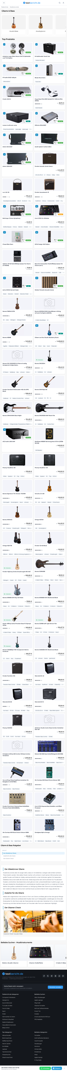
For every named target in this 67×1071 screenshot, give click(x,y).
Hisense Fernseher (39, 1005)
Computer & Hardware (8, 997)
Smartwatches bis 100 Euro (42, 1016)
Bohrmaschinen (7, 1038)
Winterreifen (38, 1049)
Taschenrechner (6, 1052)
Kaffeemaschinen (7, 1041)
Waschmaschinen (7, 1057)
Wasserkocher (6, 1054)
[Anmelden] (63, 3)
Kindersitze (37, 1052)
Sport (3, 1011)
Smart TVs (37, 1011)
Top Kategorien (7, 1032)
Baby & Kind (5, 1027)
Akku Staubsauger (39, 997)
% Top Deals (37, 1060)
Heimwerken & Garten (8, 1016)
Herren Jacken (6, 1043)
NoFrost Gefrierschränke (41, 1008)
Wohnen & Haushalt (8, 1019)
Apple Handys (38, 1057)
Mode (3, 1014)
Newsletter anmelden (55, 987)
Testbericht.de (4, 7)
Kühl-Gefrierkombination (41, 1038)
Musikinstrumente (14, 7)
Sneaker (36, 1014)
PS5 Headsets (38, 1019)
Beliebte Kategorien (40, 1032)
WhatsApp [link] (46, 1068)
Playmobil (37, 1003)
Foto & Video (6, 1008)
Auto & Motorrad (7, 1003)
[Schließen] (64, 1068)
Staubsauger (38, 1043)
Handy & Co (5, 1000)
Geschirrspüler (38, 1041)
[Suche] (59, 3)
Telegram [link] (58, 1068)
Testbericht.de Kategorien (10, 994)
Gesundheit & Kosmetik (9, 1025)
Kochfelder (5, 1046)
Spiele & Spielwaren (7, 1022)
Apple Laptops (38, 1000)
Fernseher (37, 1035)
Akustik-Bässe (13, 31)
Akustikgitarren (40, 31)
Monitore (37, 1046)
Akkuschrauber (6, 1035)
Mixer (36, 1054)
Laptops (4, 1049)
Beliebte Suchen (39, 994)
